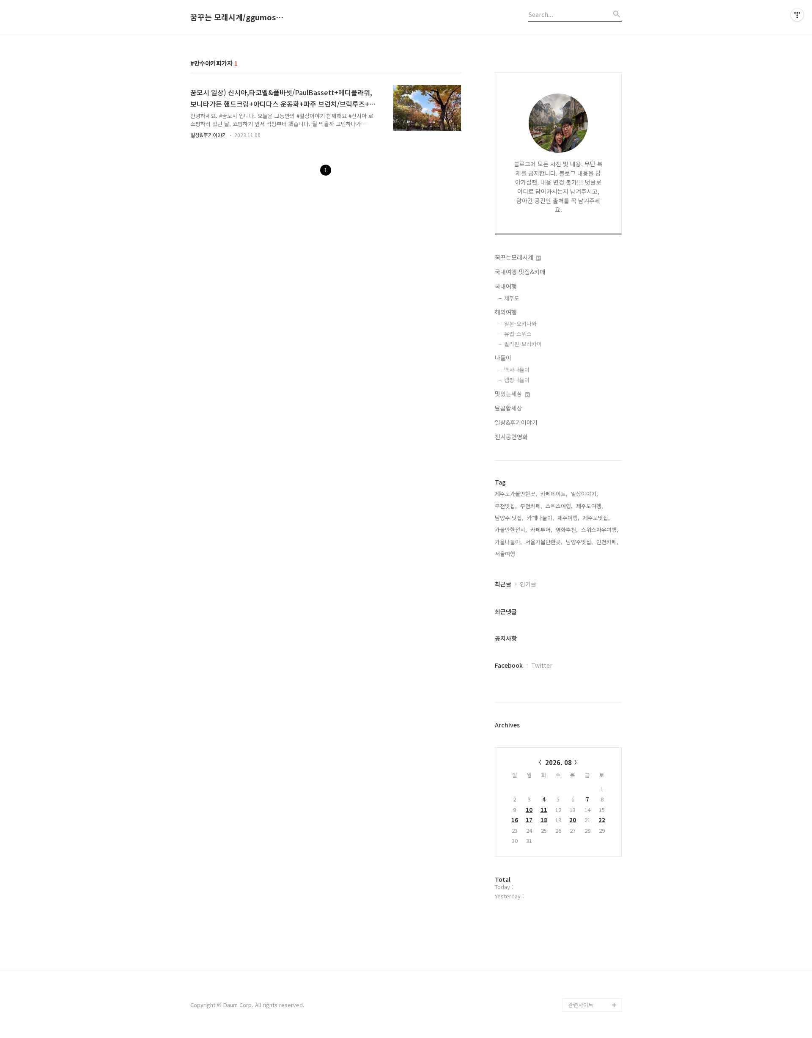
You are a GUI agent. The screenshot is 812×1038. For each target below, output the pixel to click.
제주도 (511, 298)
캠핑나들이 (516, 380)
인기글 (528, 584)
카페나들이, (540, 518)
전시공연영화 (511, 436)
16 (514, 820)
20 (572, 820)
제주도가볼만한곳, (516, 494)
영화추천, (567, 530)
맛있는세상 (509, 393)
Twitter (541, 665)
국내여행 (506, 286)
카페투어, (541, 530)
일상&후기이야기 (208, 134)
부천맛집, (506, 506)
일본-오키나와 (520, 323)
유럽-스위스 (518, 334)
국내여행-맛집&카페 (520, 271)
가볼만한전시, (511, 530)
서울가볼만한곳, (543, 542)
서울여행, (506, 554)
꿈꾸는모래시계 (515, 257)
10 (529, 810)
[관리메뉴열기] (797, 14)
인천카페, (607, 542)
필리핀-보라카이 (523, 344)
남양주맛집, (579, 542)
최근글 (503, 584)
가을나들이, (508, 542)
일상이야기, (584, 494)
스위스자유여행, (599, 530)
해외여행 (506, 312)
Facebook (509, 665)
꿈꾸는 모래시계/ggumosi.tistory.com (236, 17)
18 (543, 820)
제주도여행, (589, 506)
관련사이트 (580, 1005)
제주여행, (568, 518)
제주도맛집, (596, 518)
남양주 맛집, (509, 518)
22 (601, 820)
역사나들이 (516, 370)
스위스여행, (559, 506)
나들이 (503, 357)
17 (529, 820)
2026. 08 (558, 762)
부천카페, (531, 506)
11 (543, 810)
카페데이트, (554, 494)
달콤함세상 (508, 408)
